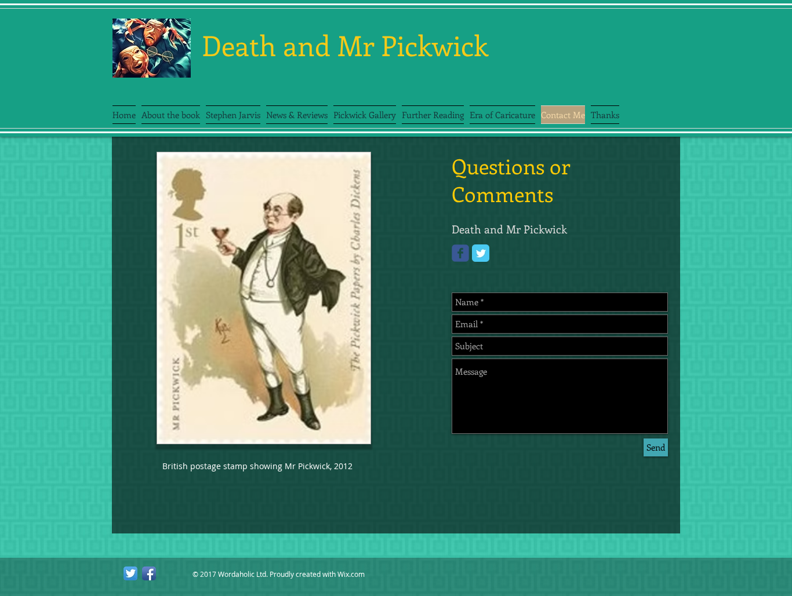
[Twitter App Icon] (130, 573)
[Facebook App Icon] (149, 573)
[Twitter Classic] (480, 253)
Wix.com (351, 574)
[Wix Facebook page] (460, 253)
